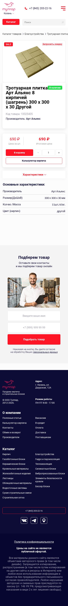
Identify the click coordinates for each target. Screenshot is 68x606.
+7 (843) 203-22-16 (40, 8)
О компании (11, 413)
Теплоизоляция (43, 464)
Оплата (39, 427)
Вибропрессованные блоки (50, 473)
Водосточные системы (14, 488)
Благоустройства (44, 454)
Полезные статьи (11, 418)
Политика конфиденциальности (34, 541)
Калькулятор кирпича (34, 160)
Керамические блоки (13, 464)
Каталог (11, 21)
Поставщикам (43, 437)
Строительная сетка (13, 497)
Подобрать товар (34, 339)
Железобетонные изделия (16, 473)
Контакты (7, 427)
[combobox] (34, 174)
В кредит (40, 423)
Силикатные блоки (45, 468)
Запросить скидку (52, 44)
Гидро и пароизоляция (47, 459)
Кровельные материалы (15, 468)
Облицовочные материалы (17, 483)
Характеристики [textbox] (33, 174)
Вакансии (40, 418)
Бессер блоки (42, 486)
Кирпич (6, 454)
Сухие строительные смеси (17, 492)
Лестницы (7, 478)
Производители (10, 437)
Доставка (40, 432)
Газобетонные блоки (13, 459)
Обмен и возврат (11, 432)
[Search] (62, 22)
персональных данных (45, 352)
